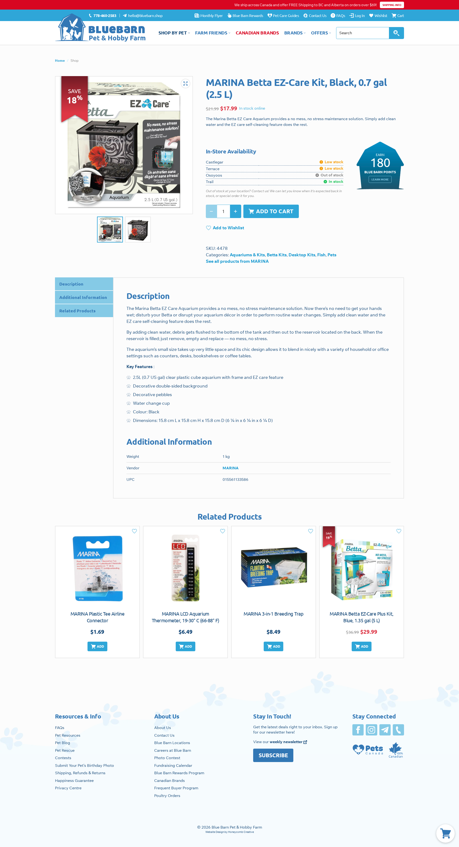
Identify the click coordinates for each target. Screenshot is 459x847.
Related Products (77, 310)
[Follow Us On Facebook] (358, 729)
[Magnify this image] (123, 145)
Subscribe (273, 755)
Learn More (380, 179)
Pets (332, 255)
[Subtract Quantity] (211, 211)
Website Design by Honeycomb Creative (229, 832)
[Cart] (445, 833)
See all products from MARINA (237, 261)
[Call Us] (398, 729)
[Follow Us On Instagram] (371, 729)
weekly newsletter (286, 741)
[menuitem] (102, 15)
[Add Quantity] (235, 211)
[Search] (396, 33)
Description (71, 283)
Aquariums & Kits (247, 255)
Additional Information (83, 297)
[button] (97, 646)
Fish (321, 255)
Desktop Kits (302, 255)
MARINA (231, 468)
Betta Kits (277, 255)
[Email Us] (385, 729)
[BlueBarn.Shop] (100, 27)
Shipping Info (391, 5)
